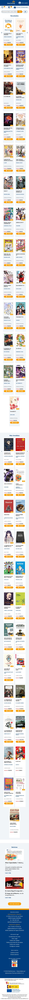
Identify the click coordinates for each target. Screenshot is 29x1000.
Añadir (9, 44)
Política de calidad (14, 940)
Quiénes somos (15, 952)
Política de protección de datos (14, 942)
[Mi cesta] (9, 7)
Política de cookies (14, 944)
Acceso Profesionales (22, 7)
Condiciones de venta (14, 936)
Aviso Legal (14, 938)
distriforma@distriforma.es (14, 922)
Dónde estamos (14, 954)
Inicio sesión (24, 3)
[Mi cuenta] (15, 7)
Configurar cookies (14, 946)
